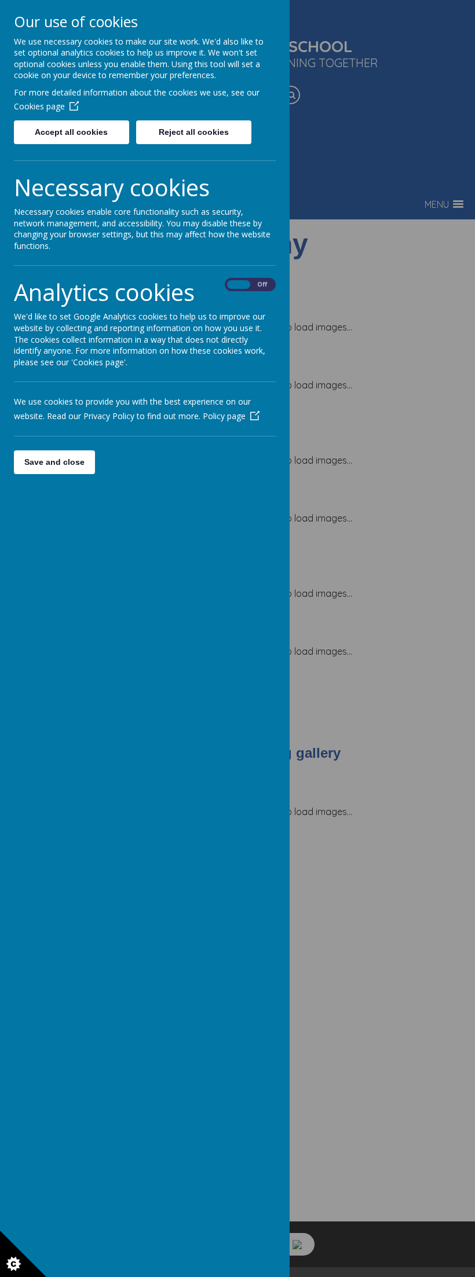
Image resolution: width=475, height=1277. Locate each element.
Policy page (224, 415)
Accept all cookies (71, 132)
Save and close (54, 462)
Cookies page (39, 106)
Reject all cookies (194, 132)
